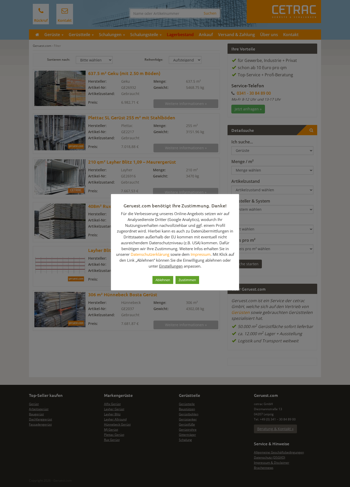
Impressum (201, 254)
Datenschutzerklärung (150, 254)
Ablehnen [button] (163, 280)
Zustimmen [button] (187, 280)
